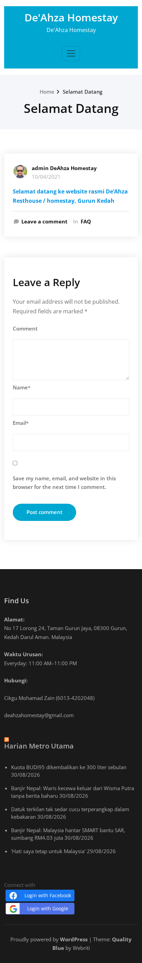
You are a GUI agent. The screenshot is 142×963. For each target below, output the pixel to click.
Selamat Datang (82, 91)
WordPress (74, 939)
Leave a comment (44, 221)
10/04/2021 (46, 176)
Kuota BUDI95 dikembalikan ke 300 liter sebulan (68, 767)
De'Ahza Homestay (71, 17)
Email (21, 422)
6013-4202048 (75, 697)
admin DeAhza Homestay (64, 168)
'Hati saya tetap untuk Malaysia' (48, 851)
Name (21, 387)
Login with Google (47, 908)
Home (47, 91)
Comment (25, 328)
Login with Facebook (47, 895)
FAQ (86, 221)
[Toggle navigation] (71, 53)
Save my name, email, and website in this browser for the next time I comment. (64, 483)
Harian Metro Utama (39, 746)
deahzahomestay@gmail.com (39, 715)
